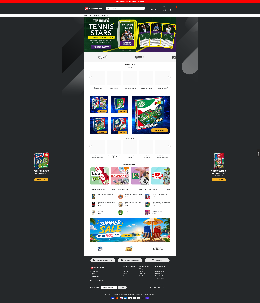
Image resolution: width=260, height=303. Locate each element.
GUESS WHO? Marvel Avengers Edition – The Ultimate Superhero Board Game (162, 87)
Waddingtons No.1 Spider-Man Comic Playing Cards (97, 87)
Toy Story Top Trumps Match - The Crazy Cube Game (159, 195)
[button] (85, 34)
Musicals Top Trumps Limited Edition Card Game (113, 87)
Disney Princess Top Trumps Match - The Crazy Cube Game (160, 210)
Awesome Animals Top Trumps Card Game (130, 156)
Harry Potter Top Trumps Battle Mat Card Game (106, 210)
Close (169, 1)
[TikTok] (159, 287)
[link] (160, 175)
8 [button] (134, 50)
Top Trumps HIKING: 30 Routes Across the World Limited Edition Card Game (146, 87)
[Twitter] (168, 287)
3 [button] (125, 50)
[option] (130, 34)
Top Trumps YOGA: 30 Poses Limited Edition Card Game (130, 87)
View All (130, 67)
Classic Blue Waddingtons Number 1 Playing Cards (97, 156)
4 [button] (127, 50)
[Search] (125, 8)
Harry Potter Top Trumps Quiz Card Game (133, 203)
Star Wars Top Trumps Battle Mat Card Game (106, 203)
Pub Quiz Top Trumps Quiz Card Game (133, 194)
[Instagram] (154, 287)
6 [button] (130, 50)
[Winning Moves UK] (41, 166)
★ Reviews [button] (258, 153)
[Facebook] (150, 287)
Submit (122, 287)
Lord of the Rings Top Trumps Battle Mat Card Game (106, 195)
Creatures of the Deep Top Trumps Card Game (146, 156)
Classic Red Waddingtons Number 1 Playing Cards (162, 156)
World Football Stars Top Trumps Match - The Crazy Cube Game (161, 203)
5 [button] (129, 50)
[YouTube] (163, 287)
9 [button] (136, 50)
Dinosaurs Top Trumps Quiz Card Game (133, 210)
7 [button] (132, 50)
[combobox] (123, 8)
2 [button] (123, 50)
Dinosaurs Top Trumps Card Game (114, 156)
